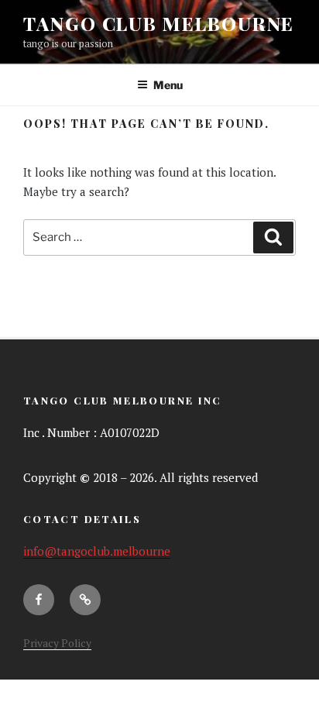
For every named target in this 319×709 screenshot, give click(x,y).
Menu (168, 84)
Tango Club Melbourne (158, 23)
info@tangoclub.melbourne (96, 551)
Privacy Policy (57, 642)
